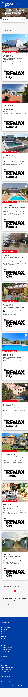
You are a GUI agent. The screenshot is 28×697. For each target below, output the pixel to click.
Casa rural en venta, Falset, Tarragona (14, 407)
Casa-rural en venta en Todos (11, 605)
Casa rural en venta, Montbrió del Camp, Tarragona (12, 59)
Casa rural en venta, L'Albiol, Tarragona (14, 457)
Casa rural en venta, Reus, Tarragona (13, 257)
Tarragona (9, 30)
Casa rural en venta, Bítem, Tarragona (14, 207)
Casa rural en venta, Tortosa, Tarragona (14, 158)
